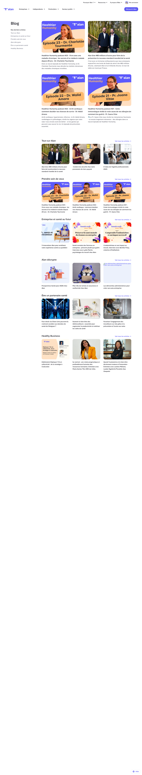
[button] (135, 771)
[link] (131, 2)
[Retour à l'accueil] (9, 9)
